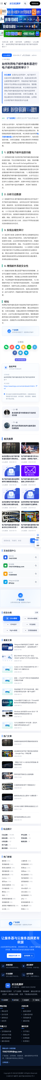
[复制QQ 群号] (36, 574)
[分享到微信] (6, 347)
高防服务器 (27, 1018)
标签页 (4, 1021)
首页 (11, 42)
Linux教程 (6, 55)
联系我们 (26, 1041)
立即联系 (5, 1062)
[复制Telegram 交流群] (36, 582)
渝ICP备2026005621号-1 (27, 1076)
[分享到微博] (12, 347)
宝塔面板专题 (6, 1031)
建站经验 (26, 1021)
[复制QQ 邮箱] (36, 565)
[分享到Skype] (26, 353)
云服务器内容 (28, 1014)
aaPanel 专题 (6, 1035)
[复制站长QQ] (36, 557)
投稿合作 (26, 1035)
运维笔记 (27, 42)
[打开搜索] (25, 3)
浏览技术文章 (13, 956)
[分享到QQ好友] (17, 347)
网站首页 (5, 1011)
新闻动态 (5, 1018)
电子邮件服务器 (20, 360)
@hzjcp (11, 583)
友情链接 (26, 1038)
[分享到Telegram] (20, 353)
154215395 (13, 558)
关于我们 (26, 1031)
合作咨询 (27, 956)
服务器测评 (27, 1011)
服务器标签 (6, 1041)
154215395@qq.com (16, 566)
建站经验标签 (6, 1038)
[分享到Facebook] (15, 353)
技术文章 (18, 42)
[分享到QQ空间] (23, 347)
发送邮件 (26, 1000)
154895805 (13, 575)
